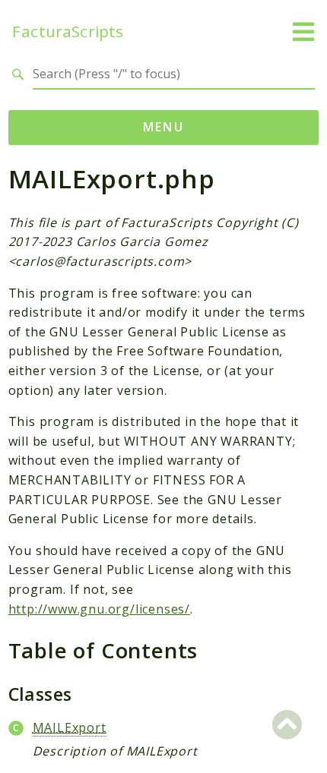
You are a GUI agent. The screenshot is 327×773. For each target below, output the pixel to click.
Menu (164, 126)
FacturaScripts (67, 32)
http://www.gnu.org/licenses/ (99, 609)
